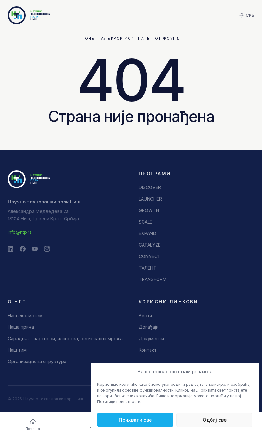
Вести (145, 315)
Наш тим (17, 350)
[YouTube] (35, 249)
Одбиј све (215, 420)
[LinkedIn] (10, 249)
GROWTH (149, 210)
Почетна (93, 38)
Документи (151, 338)
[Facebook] (23, 249)
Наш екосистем (25, 315)
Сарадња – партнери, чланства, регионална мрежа (65, 338)
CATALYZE (150, 245)
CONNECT (150, 256)
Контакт (148, 350)
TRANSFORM (152, 279)
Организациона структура (37, 361)
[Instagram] (47, 249)
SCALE (145, 222)
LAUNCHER (150, 199)
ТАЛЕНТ (148, 268)
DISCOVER (150, 187)
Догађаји (148, 327)
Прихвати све (135, 420)
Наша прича (21, 327)
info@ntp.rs (20, 232)
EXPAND (147, 233)
